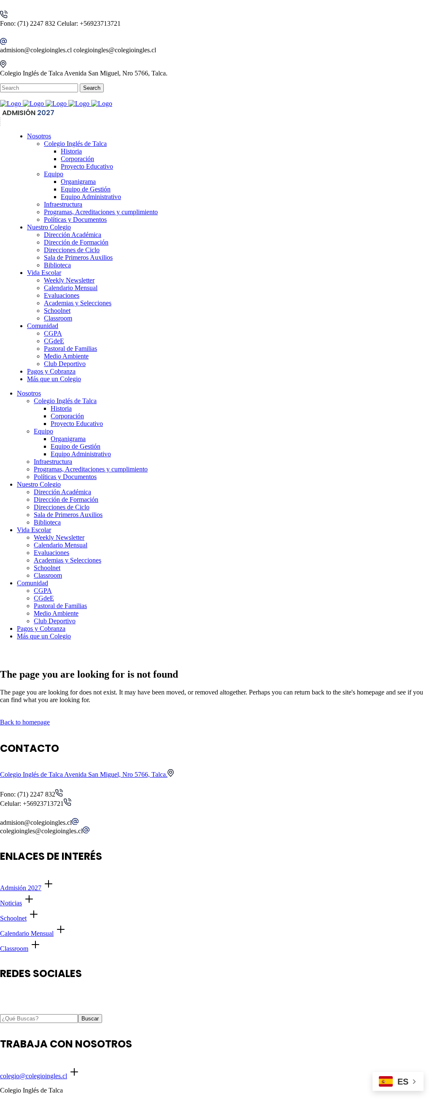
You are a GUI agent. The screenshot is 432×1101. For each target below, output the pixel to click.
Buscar (90, 1018)
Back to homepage (25, 722)
